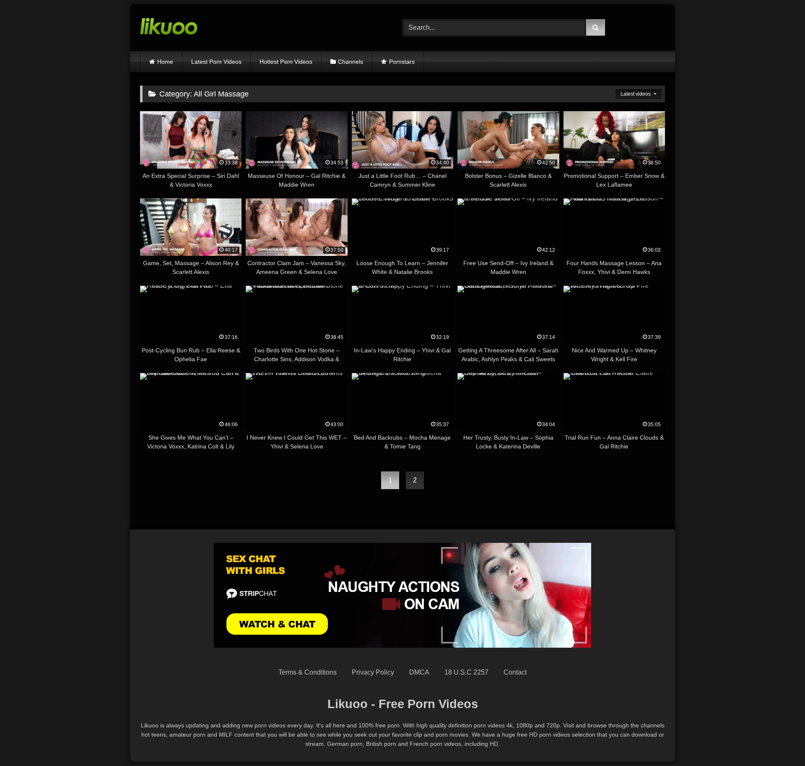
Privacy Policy (373, 672)
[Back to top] (779, 741)
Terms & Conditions (307, 672)
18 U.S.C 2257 (466, 672)
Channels (350, 61)
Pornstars (402, 61)
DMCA (419, 672)
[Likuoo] (168, 28)
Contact (515, 672)
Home (165, 61)
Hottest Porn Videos (286, 61)
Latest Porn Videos (216, 61)
